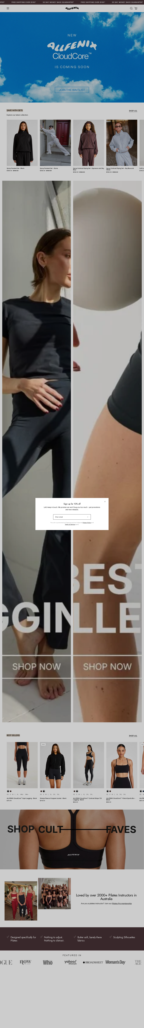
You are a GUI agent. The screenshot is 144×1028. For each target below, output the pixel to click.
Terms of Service (70, 524)
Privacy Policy (87, 522)
